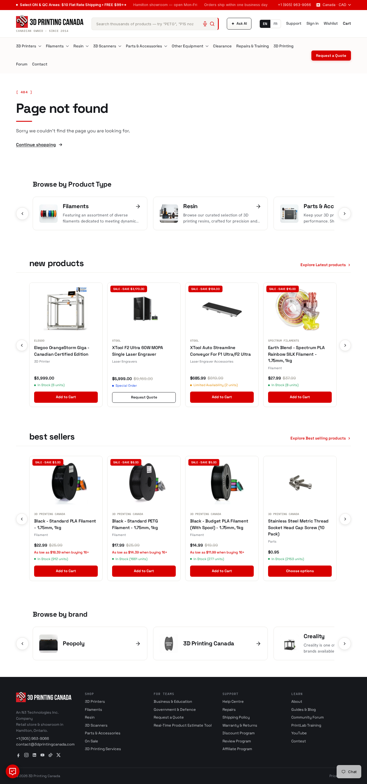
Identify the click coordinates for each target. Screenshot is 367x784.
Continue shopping (36, 144)
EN (265, 24)
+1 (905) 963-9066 (294, 5)
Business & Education (173, 701)
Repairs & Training (252, 46)
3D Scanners (104, 46)
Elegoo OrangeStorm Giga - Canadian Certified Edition (61, 351)
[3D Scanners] (119, 46)
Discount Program (238, 733)
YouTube (299, 733)
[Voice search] (205, 24)
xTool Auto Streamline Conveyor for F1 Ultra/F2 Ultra (220, 351)
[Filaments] (67, 46)
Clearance (222, 46)
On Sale (91, 741)
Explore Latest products (323, 264)
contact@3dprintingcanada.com (45, 744)
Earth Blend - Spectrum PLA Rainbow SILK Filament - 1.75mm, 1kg (296, 354)
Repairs (229, 709)
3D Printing (284, 46)
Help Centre (233, 701)
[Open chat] (12, 771)
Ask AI (239, 23)
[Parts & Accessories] (165, 46)
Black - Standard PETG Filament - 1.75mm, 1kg (135, 524)
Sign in (313, 23)
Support (293, 23)
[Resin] (87, 46)
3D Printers (26, 46)
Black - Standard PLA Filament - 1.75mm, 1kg (65, 524)
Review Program (236, 741)
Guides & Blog (303, 709)
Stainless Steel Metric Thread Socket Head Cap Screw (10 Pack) (298, 527)
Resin (78, 46)
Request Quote (144, 397)
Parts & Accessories (144, 46)
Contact (39, 64)
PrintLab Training (306, 725)
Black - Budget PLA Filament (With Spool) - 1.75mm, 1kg (219, 524)
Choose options (300, 571)
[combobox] (155, 24)
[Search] (212, 23)
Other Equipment (187, 46)
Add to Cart (66, 397)
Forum (22, 64)
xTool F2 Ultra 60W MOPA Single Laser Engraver (137, 351)
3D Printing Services (103, 748)
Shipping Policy (236, 717)
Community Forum (307, 717)
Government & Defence (175, 709)
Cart (347, 23)
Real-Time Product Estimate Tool (183, 725)
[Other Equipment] (207, 46)
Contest (298, 741)
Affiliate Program (237, 748)
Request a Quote (331, 55)
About (296, 701)
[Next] (344, 213)
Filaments (55, 46)
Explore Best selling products (318, 438)
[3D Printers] (39, 46)
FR (276, 24)
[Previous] (22, 213)
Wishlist (331, 23)
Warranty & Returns (239, 725)
